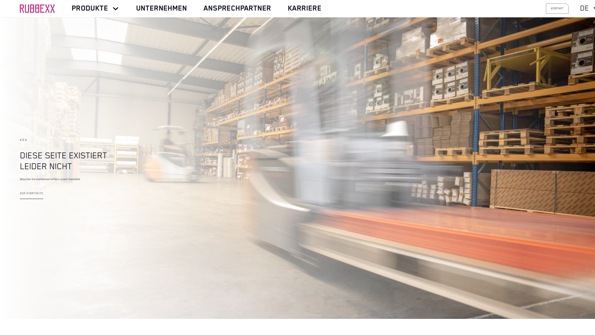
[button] (95, 8)
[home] (37, 8)
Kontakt (557, 8)
